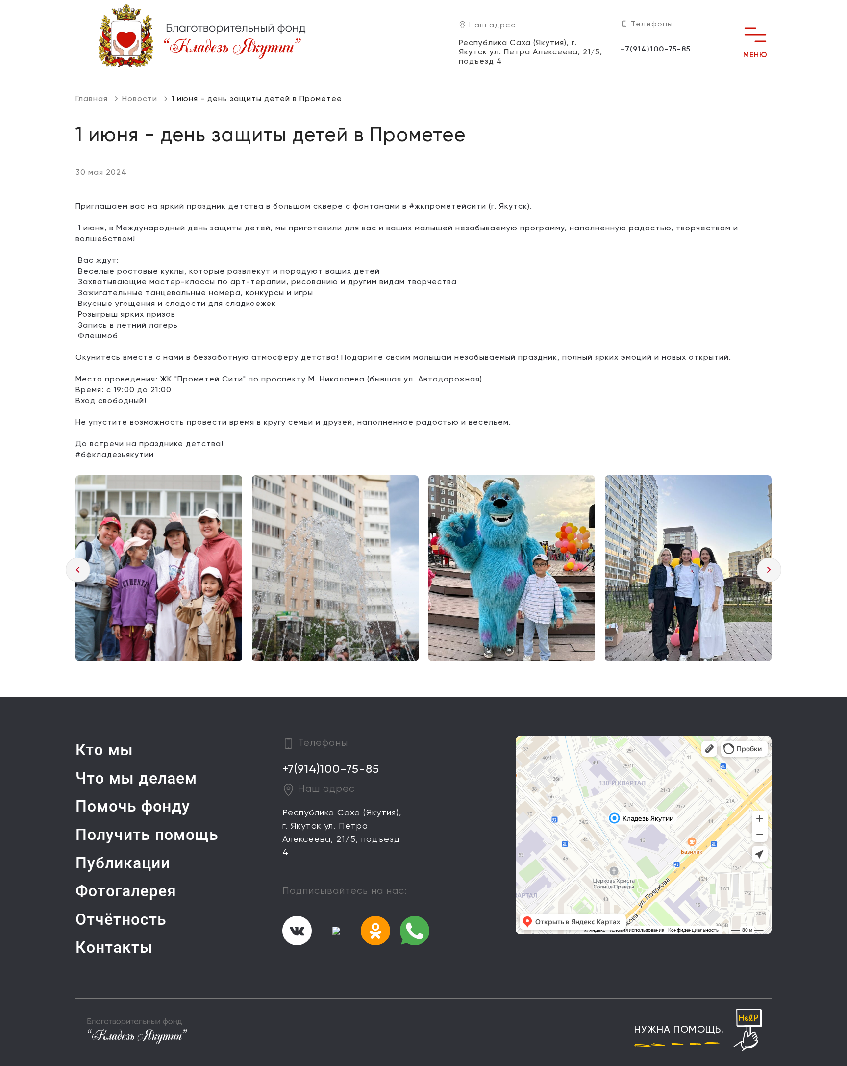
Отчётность (121, 919)
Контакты (114, 947)
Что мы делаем (136, 778)
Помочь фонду (132, 806)
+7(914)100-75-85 (656, 49)
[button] (78, 570)
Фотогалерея (125, 891)
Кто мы (104, 749)
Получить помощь (147, 834)
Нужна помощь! (679, 1030)
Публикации (122, 863)
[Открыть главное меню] (755, 35)
